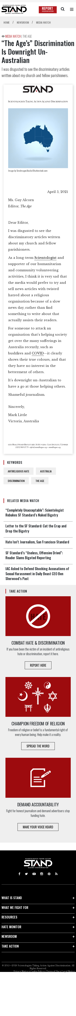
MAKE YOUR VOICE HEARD (38, 827)
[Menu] (72, 9)
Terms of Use (52, 971)
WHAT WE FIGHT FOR (15, 907)
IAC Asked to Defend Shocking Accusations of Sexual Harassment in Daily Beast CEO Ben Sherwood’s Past (37, 573)
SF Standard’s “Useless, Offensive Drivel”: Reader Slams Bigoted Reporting (34, 555)
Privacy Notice (20, 971)
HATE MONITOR (11, 926)
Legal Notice (68, 971)
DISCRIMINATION (16, 481)
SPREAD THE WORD (38, 746)
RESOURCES (9, 917)
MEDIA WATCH (13, 36)
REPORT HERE (38, 665)
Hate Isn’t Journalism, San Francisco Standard (37, 541)
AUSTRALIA (46, 471)
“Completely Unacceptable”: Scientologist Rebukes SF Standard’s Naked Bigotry (34, 512)
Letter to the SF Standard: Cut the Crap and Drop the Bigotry (35, 528)
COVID (38, 353)
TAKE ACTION (10, 946)
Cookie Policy (37, 971)
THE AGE (27, 36)
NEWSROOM (9, 936)
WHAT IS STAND (12, 897)
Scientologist (45, 258)
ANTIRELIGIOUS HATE (18, 471)
